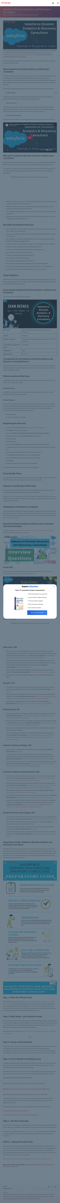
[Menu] (53, 3)
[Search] (57, 3)
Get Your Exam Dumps (37, 612)
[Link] (5, 3)
